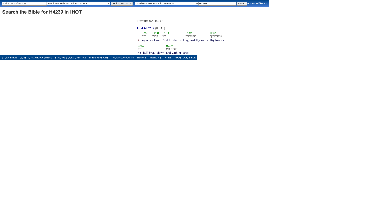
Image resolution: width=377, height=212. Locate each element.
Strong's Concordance (70, 58)
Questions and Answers (36, 58)
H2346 (189, 33)
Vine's (168, 58)
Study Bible (9, 58)
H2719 (169, 45)
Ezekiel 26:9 (145, 28)
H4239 (144, 33)
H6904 (155, 33)
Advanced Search (257, 3)
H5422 (141, 45)
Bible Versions (99, 58)
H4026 (213, 33)
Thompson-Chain (122, 58)
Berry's (142, 58)
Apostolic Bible (185, 58)
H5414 (165, 33)
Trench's (155, 58)
